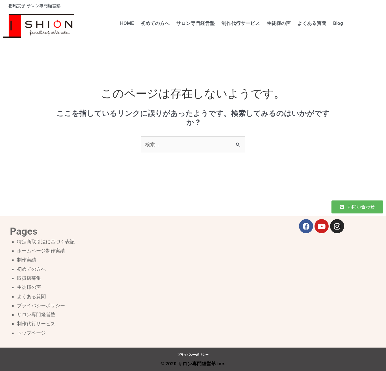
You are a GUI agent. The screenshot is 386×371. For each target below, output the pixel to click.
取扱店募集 (29, 278)
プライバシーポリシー (41, 305)
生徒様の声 (279, 23)
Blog (338, 23)
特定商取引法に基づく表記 (46, 242)
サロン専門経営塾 (195, 23)
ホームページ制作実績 (41, 251)
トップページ (31, 333)
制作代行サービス (241, 23)
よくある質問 (312, 23)
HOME (127, 23)
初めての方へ (155, 23)
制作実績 (26, 260)
